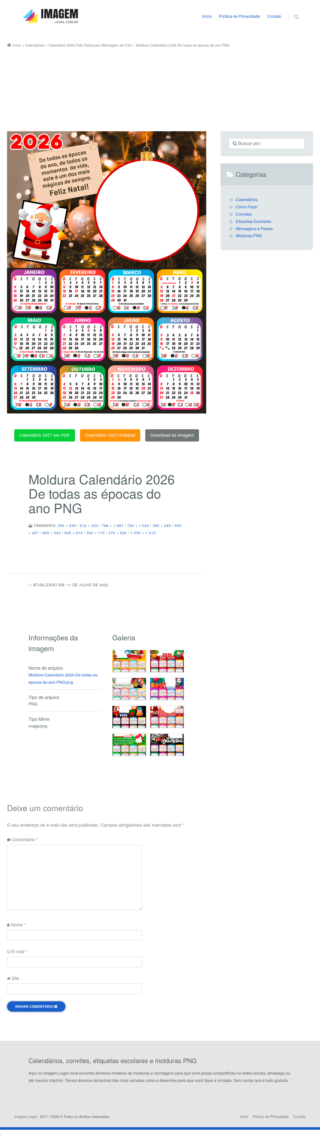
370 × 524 (117, 532)
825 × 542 (51, 532)
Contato (274, 16)
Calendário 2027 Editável (110, 435)
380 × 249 (162, 525)
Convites (244, 214)
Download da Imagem (172, 435)
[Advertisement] (152, 86)
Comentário (25, 839)
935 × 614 (73, 532)
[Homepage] (50, 16)
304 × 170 (95, 532)
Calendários (247, 199)
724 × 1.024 (138, 525)
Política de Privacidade (239, 16)
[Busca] (291, 12)
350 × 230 (67, 525)
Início (207, 16)
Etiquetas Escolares (253, 221)
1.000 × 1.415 (143, 532)
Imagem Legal (25, 1116)
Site (15, 978)
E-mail (20, 951)
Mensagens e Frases (254, 228)
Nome (18, 924)
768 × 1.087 (113, 525)
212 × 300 (89, 525)
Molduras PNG (249, 235)
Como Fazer (247, 207)
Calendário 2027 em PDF (44, 435)
